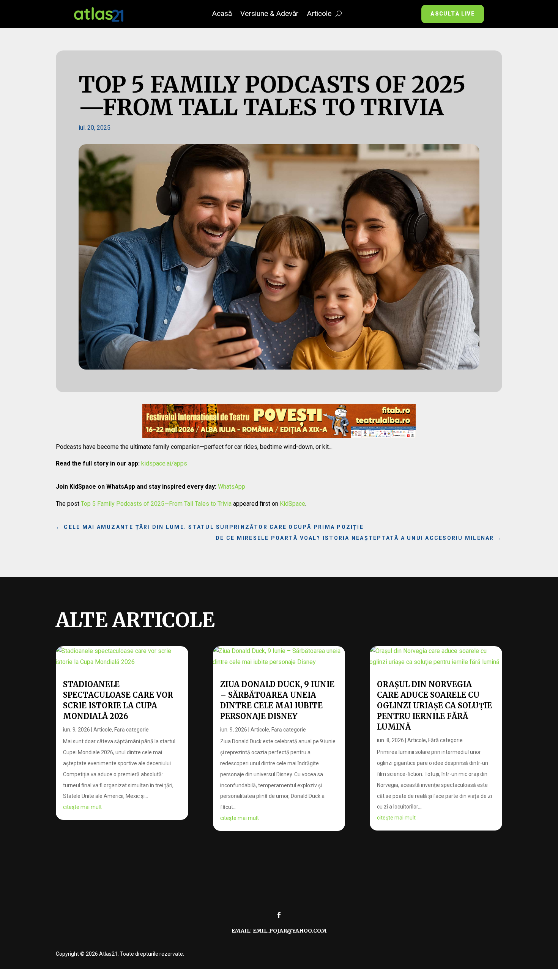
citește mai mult (82, 807)
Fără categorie (131, 730)
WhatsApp (231, 486)
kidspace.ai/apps (164, 463)
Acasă (222, 14)
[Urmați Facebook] (279, 915)
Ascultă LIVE (452, 14)
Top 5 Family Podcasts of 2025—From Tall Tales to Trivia (156, 503)
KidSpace (292, 503)
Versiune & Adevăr (269, 14)
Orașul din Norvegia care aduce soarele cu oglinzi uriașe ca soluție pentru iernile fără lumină (434, 705)
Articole (319, 14)
